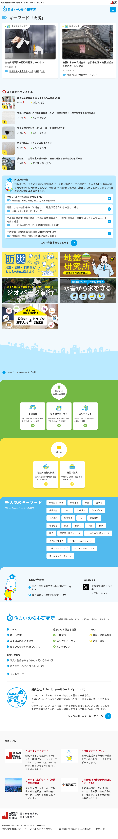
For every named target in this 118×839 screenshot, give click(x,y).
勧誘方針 (100, 828)
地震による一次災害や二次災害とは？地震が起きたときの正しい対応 (42, 207)
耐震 (66, 525)
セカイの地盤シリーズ (84, 548)
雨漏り (78, 525)
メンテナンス (39, 117)
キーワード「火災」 (28, 372)
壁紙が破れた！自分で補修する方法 (34, 143)
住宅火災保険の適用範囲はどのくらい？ (25, 62)
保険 (37, 71)
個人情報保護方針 (11, 828)
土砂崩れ (56, 225)
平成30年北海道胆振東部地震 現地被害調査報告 (31, 232)
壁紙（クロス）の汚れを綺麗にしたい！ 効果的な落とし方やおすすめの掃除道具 (56, 112)
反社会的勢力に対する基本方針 (75, 828)
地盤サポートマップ (88, 74)
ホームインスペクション (60, 555)
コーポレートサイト (38, 750)
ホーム (11, 372)
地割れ (67, 510)
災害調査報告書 (49, 200)
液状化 (37, 200)
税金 (51, 533)
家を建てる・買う (20, 26)
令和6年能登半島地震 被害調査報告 (25, 196)
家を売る (68, 517)
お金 (31, 71)
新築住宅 (13, 71)
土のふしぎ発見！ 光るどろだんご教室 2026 (38, 97)
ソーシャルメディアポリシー (40, 828)
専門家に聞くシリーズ (70, 533)
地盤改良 (74, 502)
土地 (81, 517)
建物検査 (53, 510)
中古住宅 (23, 71)
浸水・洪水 (97, 510)
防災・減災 (74, 26)
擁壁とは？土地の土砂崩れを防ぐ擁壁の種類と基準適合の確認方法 (49, 158)
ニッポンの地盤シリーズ (23, 225)
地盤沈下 (81, 510)
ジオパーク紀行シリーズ (81, 540)
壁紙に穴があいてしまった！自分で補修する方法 (41, 128)
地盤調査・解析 (19, 200)
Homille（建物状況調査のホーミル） (97, 781)
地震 (69, 74)
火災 (43, 71)
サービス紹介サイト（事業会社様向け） (41, 781)
